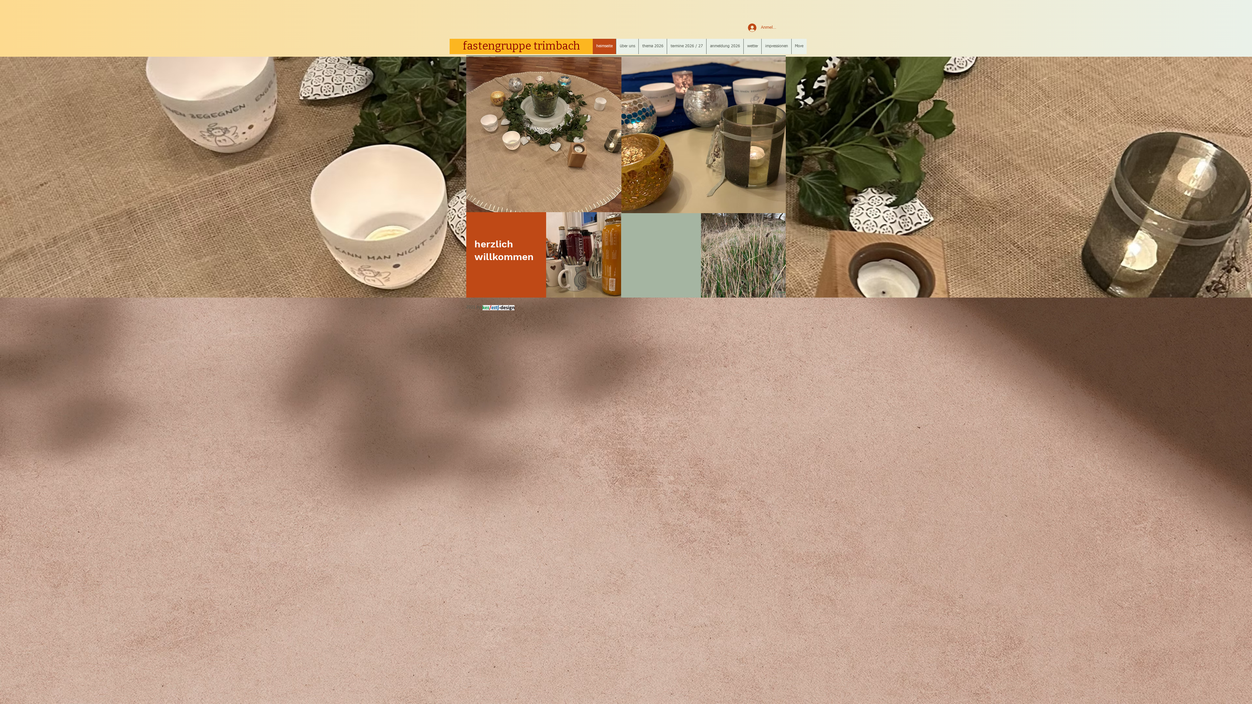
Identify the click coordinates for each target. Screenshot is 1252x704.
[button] (627, 46)
